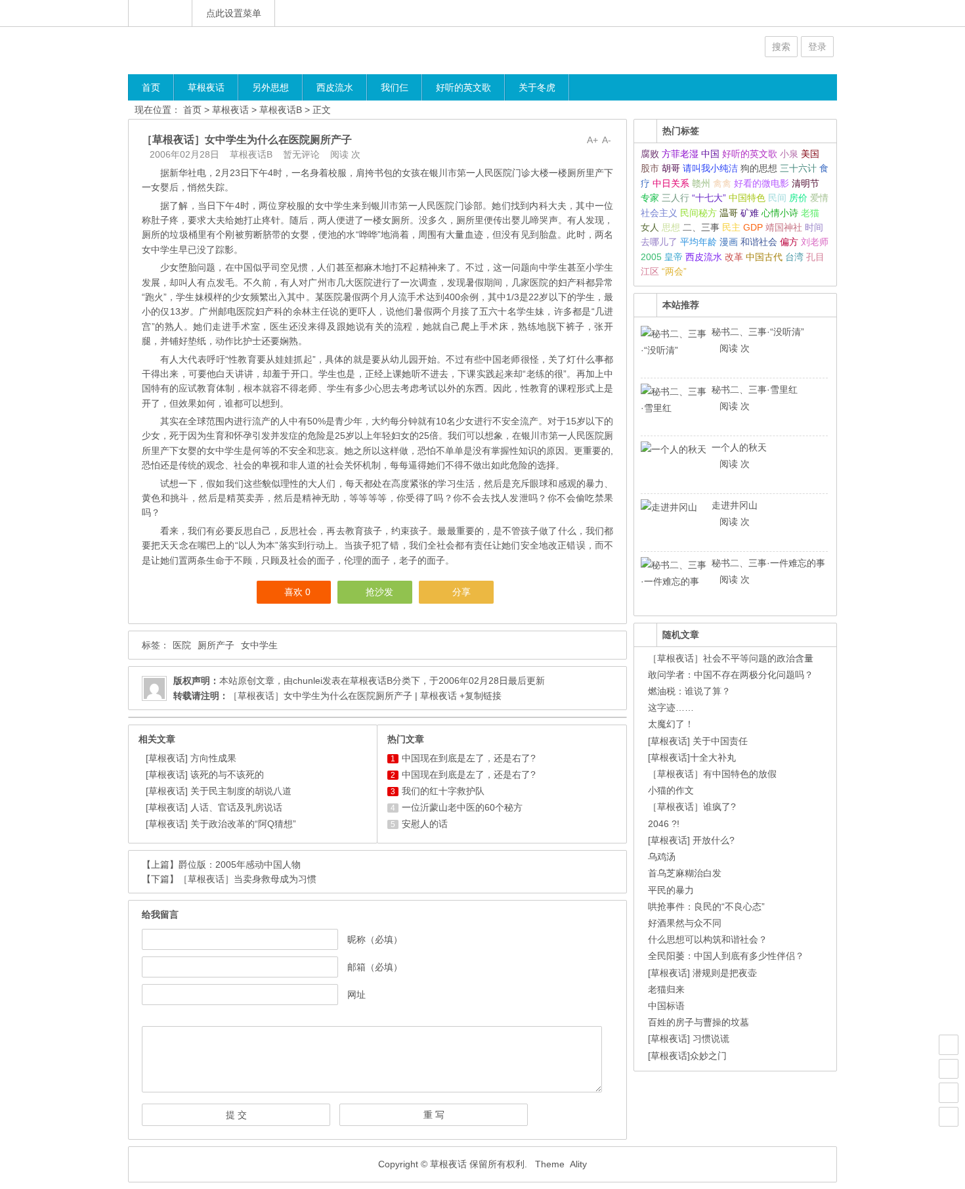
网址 (356, 994)
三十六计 (798, 168)
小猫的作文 (671, 790)
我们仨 (394, 87)
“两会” (674, 271)
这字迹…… (671, 707)
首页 (151, 87)
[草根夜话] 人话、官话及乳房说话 (214, 807)
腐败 (650, 153)
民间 (777, 197)
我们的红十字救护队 (443, 791)
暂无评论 (301, 154)
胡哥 (671, 168)
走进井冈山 (735, 505)
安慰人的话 (425, 824)
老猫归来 (666, 989)
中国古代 (764, 257)
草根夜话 (206, 87)
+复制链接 (479, 695)
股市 (650, 168)
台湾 (794, 257)
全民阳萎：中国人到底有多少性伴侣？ (726, 956)
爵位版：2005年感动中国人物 (240, 864)
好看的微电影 (761, 183)
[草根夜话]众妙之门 (687, 1055)
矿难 (749, 213)
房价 (798, 197)
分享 (461, 592)
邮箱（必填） (374, 967)
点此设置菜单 (233, 13)
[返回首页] (160, 13)
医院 (182, 645)
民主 (731, 227)
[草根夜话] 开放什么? (691, 840)
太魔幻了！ (671, 724)
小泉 (789, 153)
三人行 (675, 197)
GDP (753, 227)
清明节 (805, 183)
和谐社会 (758, 241)
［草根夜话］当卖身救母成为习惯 (247, 879)
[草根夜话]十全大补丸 (692, 757)
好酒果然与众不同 (684, 923)
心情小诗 (779, 213)
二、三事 (701, 227)
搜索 (781, 46)
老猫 (810, 213)
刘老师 (814, 241)
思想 (671, 227)
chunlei (307, 680)
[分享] (948, 1069)
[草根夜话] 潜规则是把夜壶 (702, 973)
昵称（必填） (374, 939)
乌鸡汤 (662, 856)
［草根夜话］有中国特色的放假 (712, 774)
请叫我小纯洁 (710, 168)
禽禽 (722, 183)
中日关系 (671, 183)
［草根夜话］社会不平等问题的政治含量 (730, 658)
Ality (578, 1164)
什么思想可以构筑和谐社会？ (707, 939)
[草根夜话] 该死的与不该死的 (205, 774)
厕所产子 (216, 645)
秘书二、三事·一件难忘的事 (768, 563)
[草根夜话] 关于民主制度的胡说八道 (218, 791)
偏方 (789, 241)
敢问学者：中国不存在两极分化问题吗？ (730, 674)
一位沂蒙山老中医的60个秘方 (462, 807)
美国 (810, 153)
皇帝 (673, 257)
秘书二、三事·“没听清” (758, 331)
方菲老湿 (680, 153)
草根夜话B (280, 109)
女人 (650, 227)
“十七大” (709, 197)
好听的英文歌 (463, 87)
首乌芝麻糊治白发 (684, 873)
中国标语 (666, 1005)
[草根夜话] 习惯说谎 (688, 1038)
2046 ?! (663, 824)
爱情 (819, 197)
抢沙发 (379, 592)
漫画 (728, 241)
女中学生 (259, 645)
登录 (817, 46)
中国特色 (747, 197)
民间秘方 (698, 213)
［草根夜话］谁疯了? (692, 806)
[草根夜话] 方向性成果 (191, 758)
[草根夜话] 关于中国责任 (698, 741)
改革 (734, 257)
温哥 (728, 213)
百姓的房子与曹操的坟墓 (698, 1022)
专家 (650, 197)
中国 (710, 153)
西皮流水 (334, 87)
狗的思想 (758, 168)
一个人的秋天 (739, 447)
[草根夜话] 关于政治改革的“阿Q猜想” (221, 824)
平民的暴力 (671, 890)
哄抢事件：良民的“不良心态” (706, 906)
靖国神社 (783, 227)
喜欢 (297, 592)
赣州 (701, 183)
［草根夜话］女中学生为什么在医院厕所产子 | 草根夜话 (342, 695)
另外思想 (270, 87)
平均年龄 (698, 241)
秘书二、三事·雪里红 (755, 389)
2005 (651, 257)
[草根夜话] (207, 50)
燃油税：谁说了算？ (689, 691)
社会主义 (659, 213)
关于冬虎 (537, 87)
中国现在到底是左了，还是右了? (469, 758)
